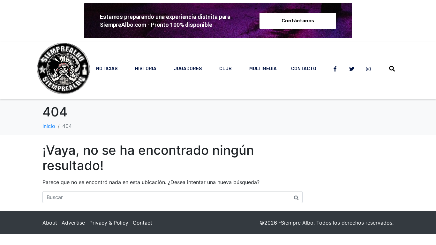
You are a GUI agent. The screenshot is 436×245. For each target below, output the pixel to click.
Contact (142, 222)
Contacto (303, 68)
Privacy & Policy (108, 222)
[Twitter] (352, 69)
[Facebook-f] (335, 69)
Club (225, 68)
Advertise (73, 222)
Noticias (106, 68)
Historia (145, 68)
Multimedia (263, 68)
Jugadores (188, 68)
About (49, 222)
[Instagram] (368, 69)
